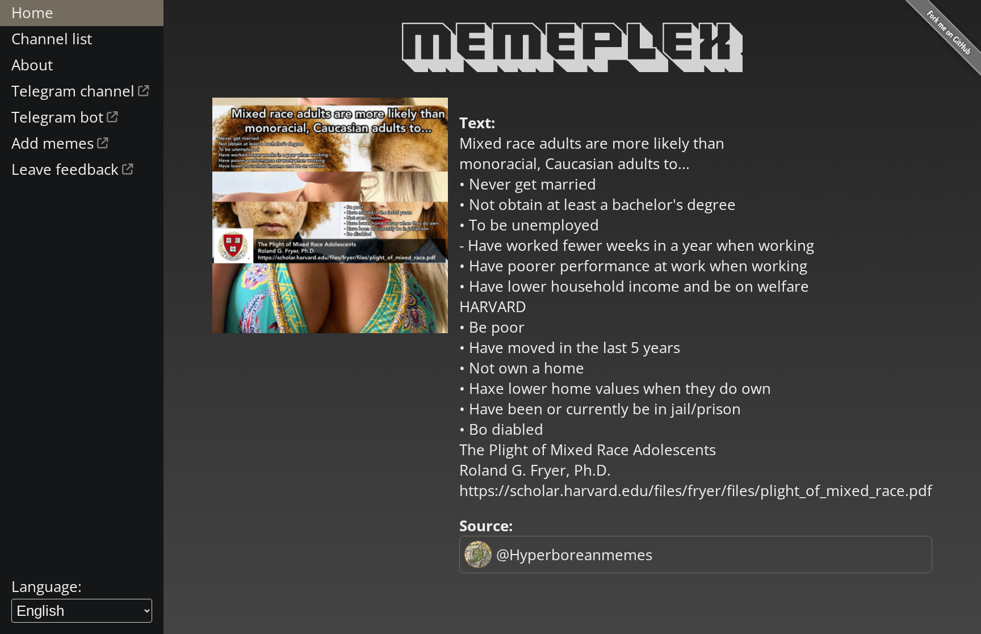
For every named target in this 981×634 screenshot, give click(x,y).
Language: (46, 586)
